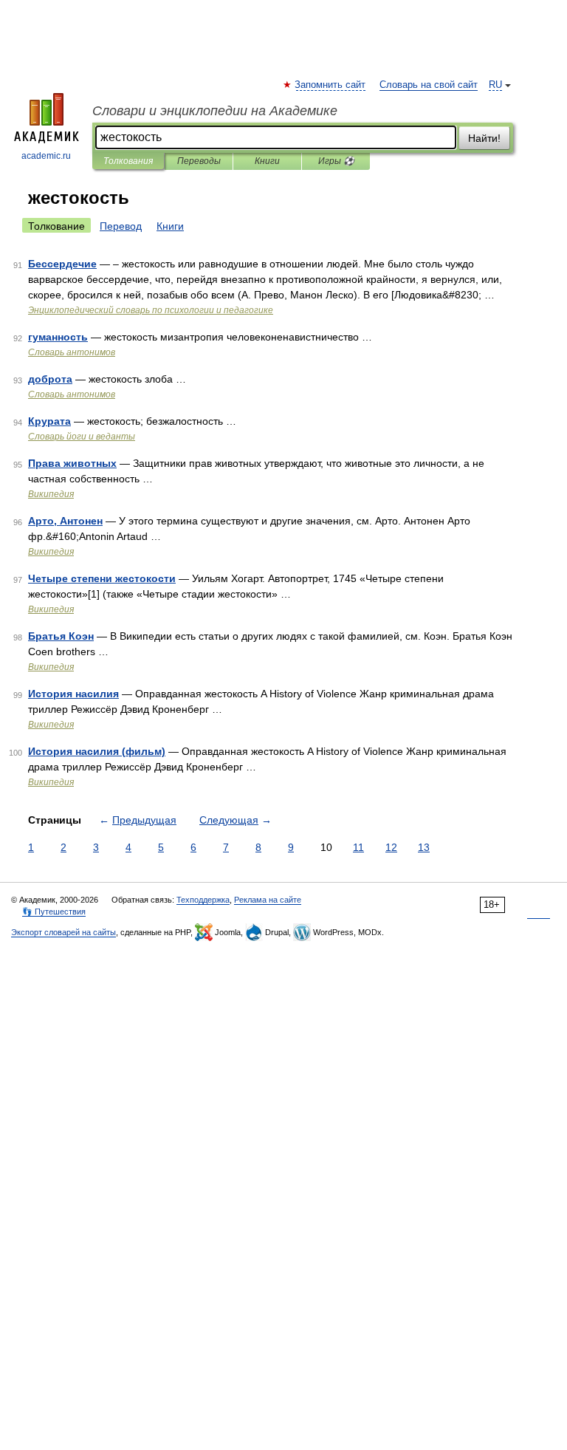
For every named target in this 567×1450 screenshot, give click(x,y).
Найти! (484, 138)
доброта (50, 379)
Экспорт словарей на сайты (63, 932)
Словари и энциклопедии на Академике (214, 110)
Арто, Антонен (65, 521)
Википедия (51, 494)
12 (391, 847)
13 (424, 847)
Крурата (49, 421)
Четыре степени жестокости (102, 578)
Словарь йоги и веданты (81, 436)
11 (358, 847)
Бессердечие (62, 264)
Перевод (121, 226)
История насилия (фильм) (96, 751)
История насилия (73, 694)
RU (495, 85)
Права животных (72, 463)
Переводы (199, 161)
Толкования (128, 161)
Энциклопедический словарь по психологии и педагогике (150, 310)
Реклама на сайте (267, 899)
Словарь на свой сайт (428, 85)
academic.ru (46, 156)
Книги (267, 161)
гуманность (58, 337)
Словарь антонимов (71, 352)
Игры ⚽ (336, 161)
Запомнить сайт (330, 85)
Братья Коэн (61, 636)
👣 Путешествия (54, 911)
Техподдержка (203, 899)
